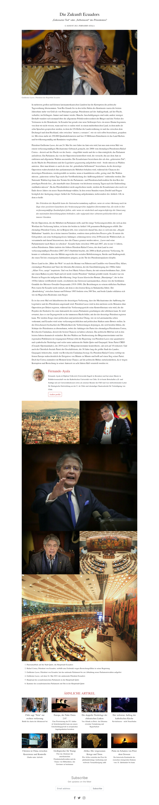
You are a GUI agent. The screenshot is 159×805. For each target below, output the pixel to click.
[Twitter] (79, 798)
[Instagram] (84, 798)
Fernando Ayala (87, 26)
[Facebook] (75, 798)
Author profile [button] (55, 394)
